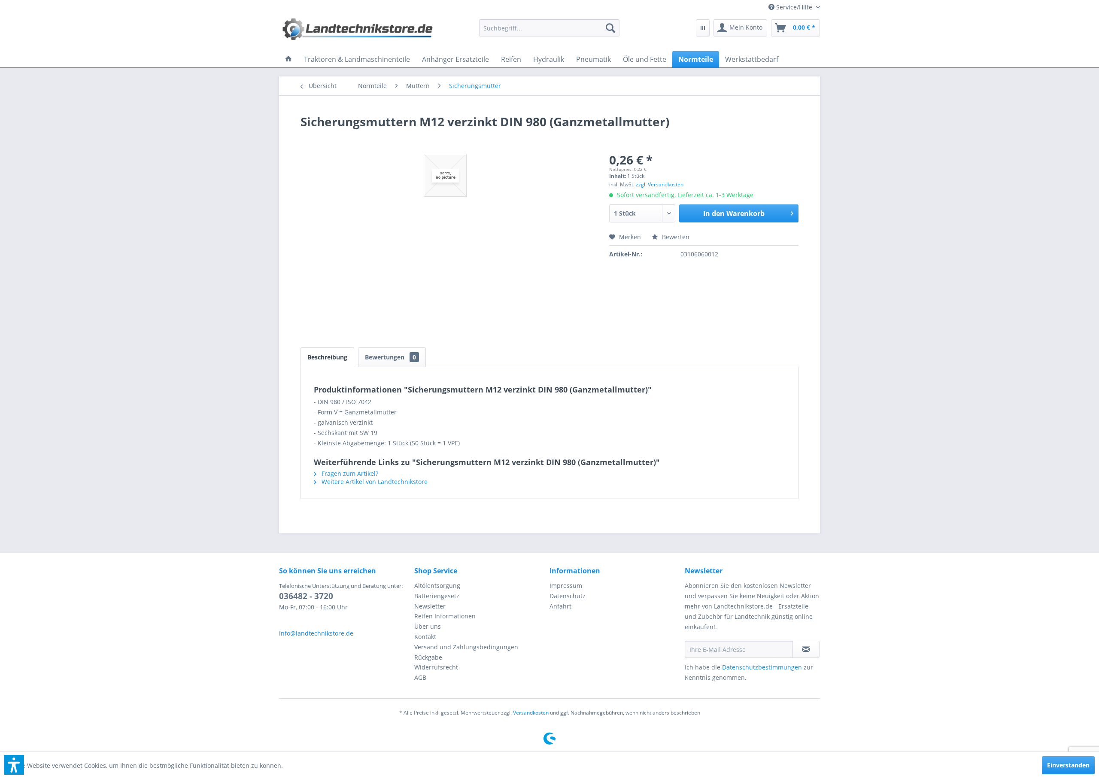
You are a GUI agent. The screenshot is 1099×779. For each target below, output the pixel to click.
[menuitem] (791, 7)
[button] (14, 765)
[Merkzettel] (703, 28)
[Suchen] (610, 28)
